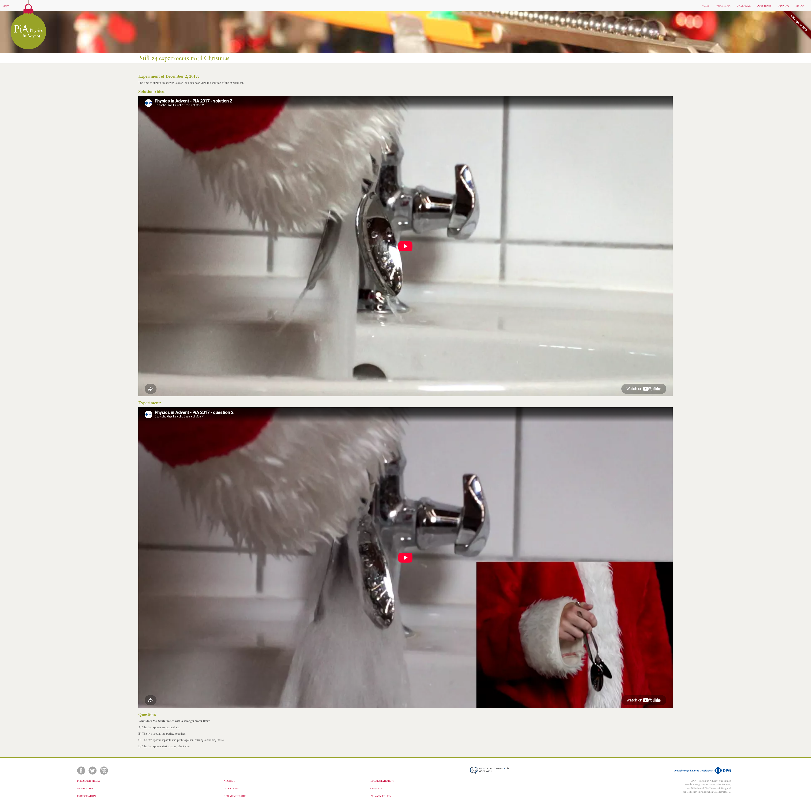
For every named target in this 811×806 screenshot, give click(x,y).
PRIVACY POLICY (380, 796)
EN (5, 5)
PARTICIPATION (86, 796)
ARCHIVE (229, 780)
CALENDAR (744, 5)
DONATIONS (231, 788)
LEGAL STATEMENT (382, 780)
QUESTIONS (764, 5)
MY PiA (800, 5)
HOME (705, 5)
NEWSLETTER (85, 788)
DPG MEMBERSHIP (235, 796)
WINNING (783, 5)
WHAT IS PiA (723, 5)
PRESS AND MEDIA (88, 780)
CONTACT (376, 788)
